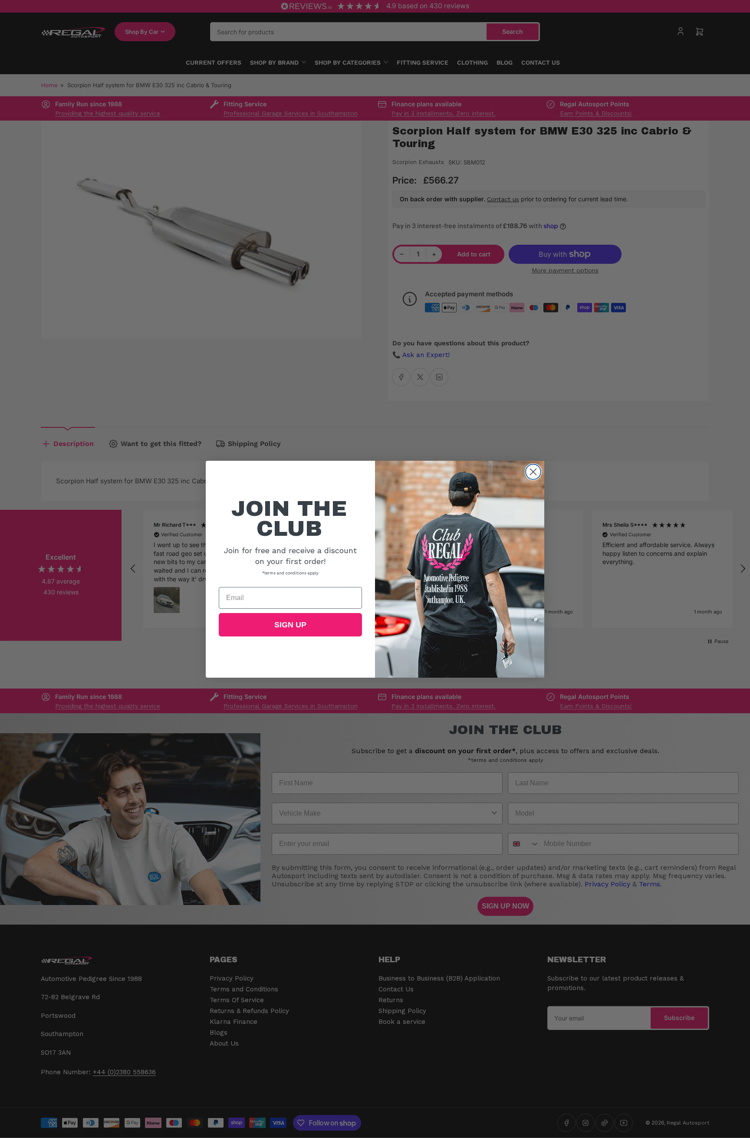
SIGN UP (290, 624)
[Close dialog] (533, 471)
